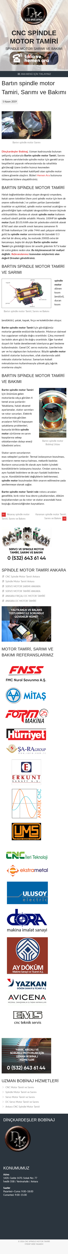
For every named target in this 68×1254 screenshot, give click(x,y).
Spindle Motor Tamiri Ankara (19, 581)
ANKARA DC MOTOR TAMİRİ (20, 601)
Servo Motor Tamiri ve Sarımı (20, 1097)
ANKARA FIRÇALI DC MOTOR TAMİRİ (25, 596)
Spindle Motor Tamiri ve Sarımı (20, 1092)
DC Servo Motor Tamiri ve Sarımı (22, 1102)
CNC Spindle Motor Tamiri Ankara (22, 577)
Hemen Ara (43, 175)
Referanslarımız (20, 254)
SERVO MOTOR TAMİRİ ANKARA (22, 591)
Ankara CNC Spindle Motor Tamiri (22, 1107)
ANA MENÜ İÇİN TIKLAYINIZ (35, 74)
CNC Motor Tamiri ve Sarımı (19, 1087)
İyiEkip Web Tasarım (34, 1244)
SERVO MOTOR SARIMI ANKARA (22, 586)
